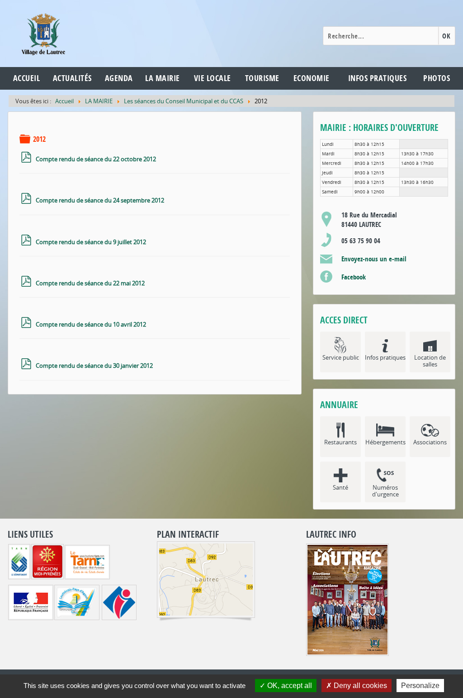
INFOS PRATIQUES (377, 78)
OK (446, 36)
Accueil (26, 78)
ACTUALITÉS (72, 78)
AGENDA (119, 78)
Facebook (353, 277)
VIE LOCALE (212, 78)
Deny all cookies (359, 685)
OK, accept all (288, 685)
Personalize (420, 685)
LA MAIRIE (162, 78)
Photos (436, 78)
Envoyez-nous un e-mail (373, 259)
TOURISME (262, 78)
